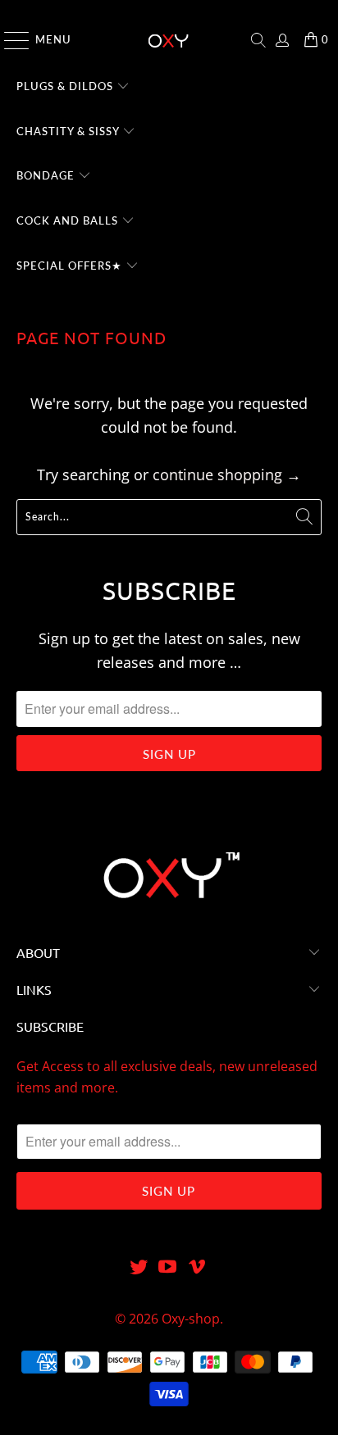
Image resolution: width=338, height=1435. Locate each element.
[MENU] (9, 40)
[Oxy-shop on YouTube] (168, 1267)
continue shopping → (227, 474)
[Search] (258, 40)
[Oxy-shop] (169, 40)
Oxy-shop (191, 1319)
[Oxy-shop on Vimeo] (197, 1267)
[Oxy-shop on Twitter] (138, 1267)
